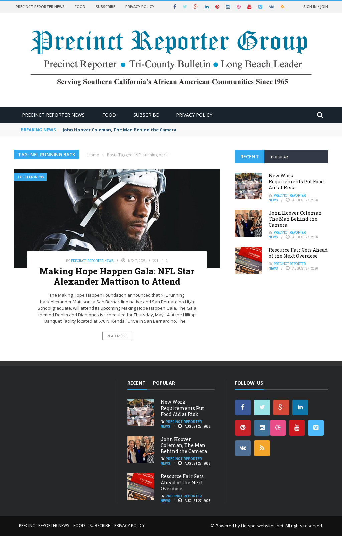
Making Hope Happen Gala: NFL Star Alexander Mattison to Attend (116, 276)
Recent (249, 156)
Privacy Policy (139, 6)
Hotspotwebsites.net (262, 526)
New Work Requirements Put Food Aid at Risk (296, 181)
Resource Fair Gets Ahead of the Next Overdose (298, 253)
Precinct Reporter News (40, 6)
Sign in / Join (315, 6)
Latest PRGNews (31, 177)
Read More (117, 335)
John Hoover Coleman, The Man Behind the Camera (119, 130)
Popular (279, 156)
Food (80, 6)
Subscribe (105, 6)
